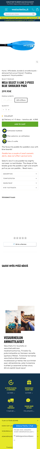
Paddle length (8, 96)
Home (4, 71)
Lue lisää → (11, 393)
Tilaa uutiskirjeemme (10, 420)
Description (8, 174)
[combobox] (18, 14)
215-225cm (7, 100)
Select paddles (8, 79)
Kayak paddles (16, 75)
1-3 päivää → (11, 411)
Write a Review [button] (21, 244)
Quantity (5, 106)
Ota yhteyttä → (29, 411)
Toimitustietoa (9, 178)
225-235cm (21, 100)
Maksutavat (7, 183)
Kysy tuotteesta (9, 187)
